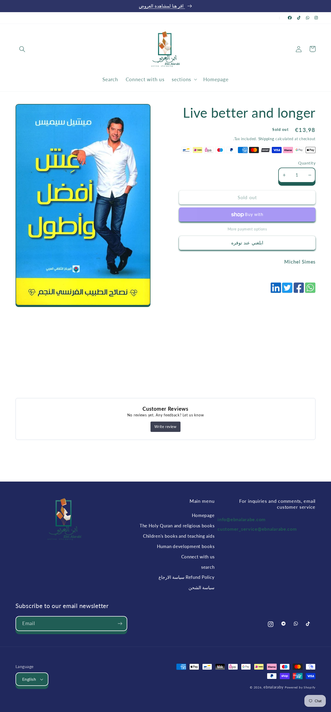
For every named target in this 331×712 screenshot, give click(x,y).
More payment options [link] (247, 229)
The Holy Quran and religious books (177, 525)
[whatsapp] (309, 290)
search (207, 567)
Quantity (306, 163)
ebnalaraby (273, 687)
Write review (165, 426)
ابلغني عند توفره (247, 242)
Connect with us (198, 556)
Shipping (266, 138)
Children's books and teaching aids (178, 536)
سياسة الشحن (202, 587)
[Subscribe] (120, 623)
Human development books (186, 546)
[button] (22, 49)
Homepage (203, 515)
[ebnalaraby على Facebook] (290, 17)
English (29, 679)
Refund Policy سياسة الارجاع (187, 577)
